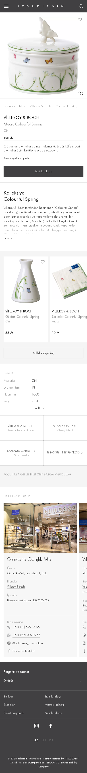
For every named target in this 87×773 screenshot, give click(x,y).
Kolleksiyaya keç (43, 353)
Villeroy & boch (40, 106)
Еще (6, 238)
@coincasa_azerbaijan (27, 643)
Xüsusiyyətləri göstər (17, 158)
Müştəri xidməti (54, 704)
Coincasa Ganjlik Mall (30, 559)
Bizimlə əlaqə (53, 713)
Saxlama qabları (14, 106)
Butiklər (8, 696)
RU (51, 740)
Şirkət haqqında (14, 713)
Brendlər (9, 704)
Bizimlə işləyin (53, 696)
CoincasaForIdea (23, 651)
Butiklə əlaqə (43, 171)
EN (44, 740)
